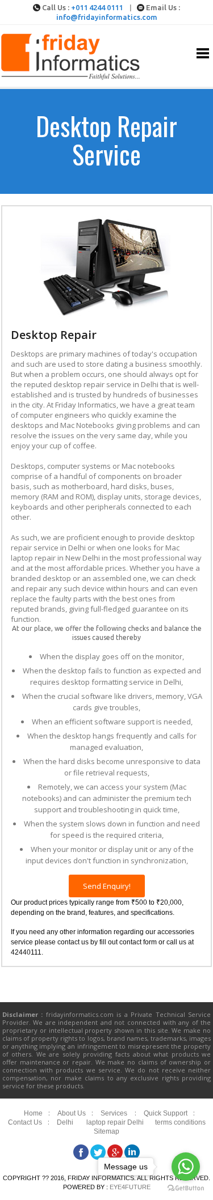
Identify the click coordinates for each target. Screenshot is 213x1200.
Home (33, 1113)
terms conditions (180, 1122)
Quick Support (165, 1113)
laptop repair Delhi (115, 1122)
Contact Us (25, 1122)
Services (114, 1113)
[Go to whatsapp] (186, 1166)
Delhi (65, 1122)
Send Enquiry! (107, 886)
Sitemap (106, 1131)
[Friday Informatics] (71, 77)
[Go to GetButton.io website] (186, 1188)
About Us (71, 1113)
